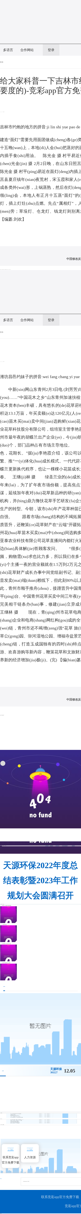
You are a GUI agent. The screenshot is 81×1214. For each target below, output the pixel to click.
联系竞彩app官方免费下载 (10, 1160)
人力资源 (30, 1157)
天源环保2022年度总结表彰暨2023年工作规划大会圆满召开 (40, 880)
